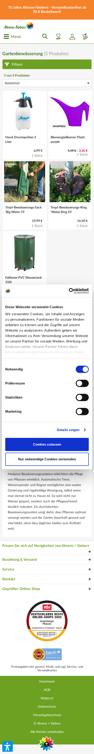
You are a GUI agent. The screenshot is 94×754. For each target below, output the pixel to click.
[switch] (82, 383)
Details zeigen (68, 430)
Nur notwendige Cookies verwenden (47, 459)
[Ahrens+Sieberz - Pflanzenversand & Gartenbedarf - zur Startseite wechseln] (18, 26)
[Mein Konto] (70, 36)
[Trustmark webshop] (47, 655)
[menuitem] (12, 36)
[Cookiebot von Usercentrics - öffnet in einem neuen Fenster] (69, 291)
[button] (7, 746)
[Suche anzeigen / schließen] (43, 36)
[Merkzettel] (57, 36)
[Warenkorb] (83, 36)
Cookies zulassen (47, 444)
